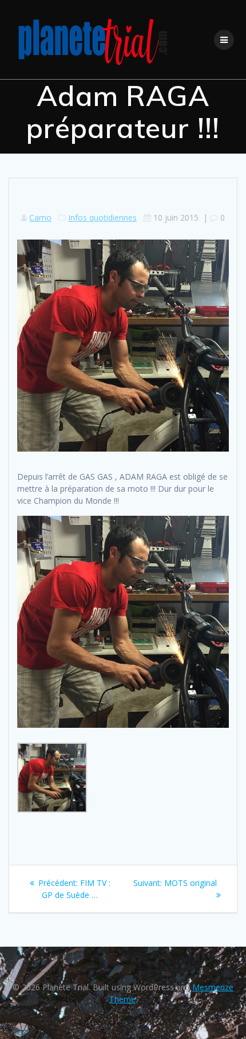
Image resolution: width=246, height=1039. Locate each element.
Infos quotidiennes (102, 217)
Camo (40, 217)
